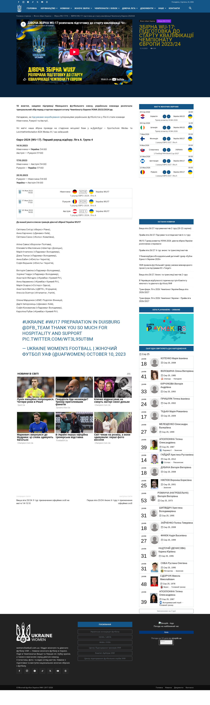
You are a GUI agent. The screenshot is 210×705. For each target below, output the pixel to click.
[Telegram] (28, 2)
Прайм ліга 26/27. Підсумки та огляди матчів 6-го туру (164, 235)
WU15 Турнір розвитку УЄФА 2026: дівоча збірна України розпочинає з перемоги (165, 242)
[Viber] (77, 90)
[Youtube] (42, 2)
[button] (190, 8)
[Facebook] (18, 2)
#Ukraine (33, 322)
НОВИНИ (65, 8)
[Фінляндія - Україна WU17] (166, 138)
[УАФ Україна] (105, 632)
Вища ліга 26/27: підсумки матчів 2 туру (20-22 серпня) (165, 228)
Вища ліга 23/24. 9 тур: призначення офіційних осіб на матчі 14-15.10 (42, 502)
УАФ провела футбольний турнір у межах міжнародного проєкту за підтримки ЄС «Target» (165, 266)
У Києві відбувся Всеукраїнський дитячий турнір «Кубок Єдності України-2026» (165, 257)
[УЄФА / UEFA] (105, 637)
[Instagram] (23, 2)
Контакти (190, 687)
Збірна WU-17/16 (61, 16)
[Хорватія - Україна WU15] (166, 116)
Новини (168, 687)
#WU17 (52, 322)
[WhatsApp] (84, 90)
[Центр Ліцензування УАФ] (105, 648)
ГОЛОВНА (32, 8)
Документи (178, 687)
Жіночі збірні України (42, 16)
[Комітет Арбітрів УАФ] (105, 653)
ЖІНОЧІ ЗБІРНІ (82, 8)
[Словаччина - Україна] (166, 149)
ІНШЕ (161, 8)
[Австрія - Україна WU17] (74, 213)
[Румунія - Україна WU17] (74, 203)
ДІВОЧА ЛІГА (128, 8)
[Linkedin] (91, 90)
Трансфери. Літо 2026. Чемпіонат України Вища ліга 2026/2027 (163, 290)
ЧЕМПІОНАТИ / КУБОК (106, 8)
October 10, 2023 (106, 354)
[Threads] (47, 2)
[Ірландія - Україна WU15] (166, 127)
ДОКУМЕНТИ (146, 8)
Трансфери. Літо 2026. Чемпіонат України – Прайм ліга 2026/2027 (165, 299)
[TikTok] (33, 2)
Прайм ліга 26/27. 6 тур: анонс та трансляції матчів (163, 250)
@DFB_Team (36, 327)
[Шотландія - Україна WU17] (166, 160)
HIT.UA (163, 641)
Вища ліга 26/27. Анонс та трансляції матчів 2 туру (163, 274)
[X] (37, 2)
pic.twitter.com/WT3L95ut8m (57, 339)
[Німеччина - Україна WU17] (74, 193)
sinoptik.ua (176, 638)
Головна (159, 687)
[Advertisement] (74, 469)
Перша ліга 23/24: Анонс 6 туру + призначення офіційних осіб (109, 502)
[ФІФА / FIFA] (105, 642)
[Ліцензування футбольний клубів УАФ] (105, 659)
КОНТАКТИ (174, 8)
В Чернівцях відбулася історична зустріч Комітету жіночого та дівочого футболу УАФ (163, 282)
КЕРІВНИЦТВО (48, 8)
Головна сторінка (23, 16)
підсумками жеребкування (45, 117)
